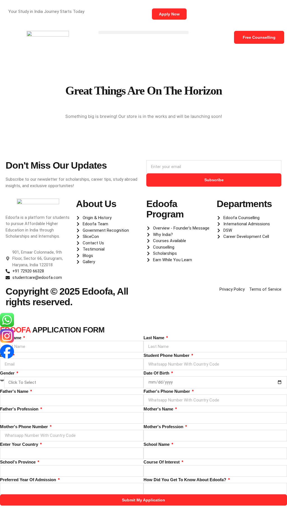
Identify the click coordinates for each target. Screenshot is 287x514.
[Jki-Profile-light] (7, 368)
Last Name (154, 337)
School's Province (18, 462)
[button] (143, 32)
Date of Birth (157, 373)
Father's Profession (20, 409)
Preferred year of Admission (28, 479)
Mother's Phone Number (24, 426)
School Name (157, 444)
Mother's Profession (164, 426)
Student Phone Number (167, 355)
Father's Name (14, 391)
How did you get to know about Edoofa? (185, 479)
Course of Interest (162, 462)
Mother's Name (159, 409)
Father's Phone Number (167, 391)
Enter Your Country (19, 444)
